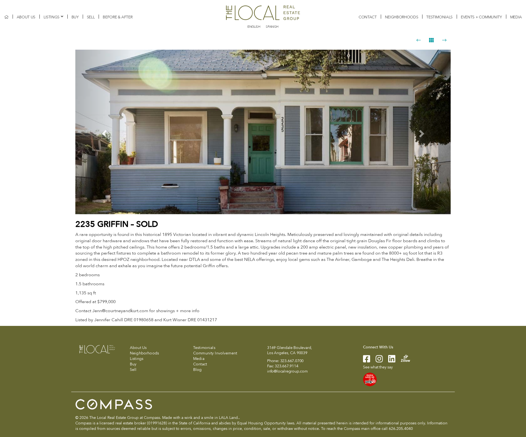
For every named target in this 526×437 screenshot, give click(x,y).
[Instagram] (376, 360)
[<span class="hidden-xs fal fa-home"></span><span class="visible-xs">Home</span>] (6, 17)
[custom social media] (402, 357)
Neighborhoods (401, 17)
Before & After (117, 17)
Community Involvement (215, 353)
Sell (91, 17)
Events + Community (481, 17)
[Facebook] (366, 360)
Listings (51, 17)
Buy (75, 17)
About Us (26, 17)
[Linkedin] (389, 360)
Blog (197, 369)
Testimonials (439, 17)
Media (516, 17)
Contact (368, 17)
